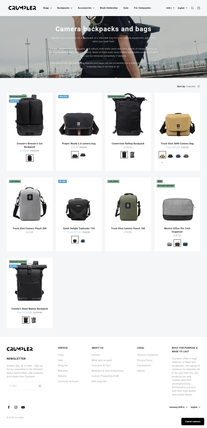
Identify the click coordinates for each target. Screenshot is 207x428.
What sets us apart (102, 360)
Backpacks (63, 8)
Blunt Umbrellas (109, 8)
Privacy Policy (145, 360)
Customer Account (68, 381)
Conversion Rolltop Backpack (128, 143)
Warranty (63, 370)
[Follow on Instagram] (16, 407)
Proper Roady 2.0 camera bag (79, 143)
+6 (162, 163)
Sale (125, 8)
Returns (62, 376)
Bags (46, 8)
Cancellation (144, 365)
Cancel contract (192, 421)
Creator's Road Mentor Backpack (29, 308)
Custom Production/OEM (105, 376)
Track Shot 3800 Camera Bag (177, 143)
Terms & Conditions (147, 355)
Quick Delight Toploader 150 (79, 228)
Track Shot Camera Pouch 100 (128, 228)
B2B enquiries (99, 381)
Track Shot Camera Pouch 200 (30, 228)
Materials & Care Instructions (107, 370)
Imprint (141, 370)
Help (60, 360)
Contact (96, 355)
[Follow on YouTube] (23, 407)
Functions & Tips (101, 365)
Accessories (85, 8)
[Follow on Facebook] (9, 407)
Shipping (63, 365)
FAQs (61, 355)
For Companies (142, 8)
